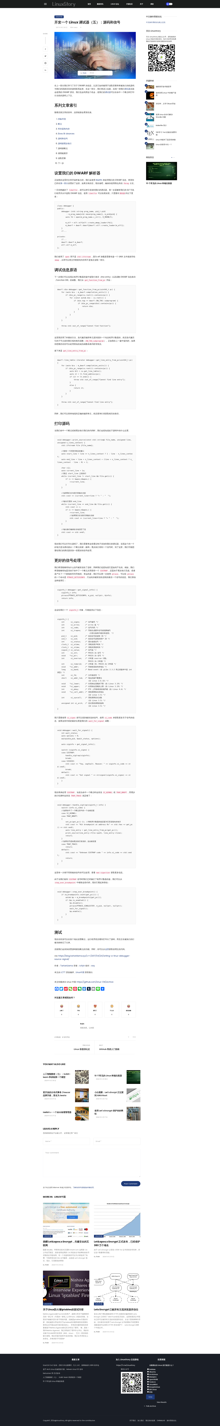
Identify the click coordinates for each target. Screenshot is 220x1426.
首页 (89, 4)
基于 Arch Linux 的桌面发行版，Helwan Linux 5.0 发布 (63, 1369)
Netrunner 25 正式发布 (51, 1373)
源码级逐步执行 (65, 143)
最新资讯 (100, 4)
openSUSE (153, 1379)
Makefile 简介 (161, 125)
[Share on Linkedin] (45, 70)
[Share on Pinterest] (45, 63)
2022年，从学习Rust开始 (165, 103)
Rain (84, 73)
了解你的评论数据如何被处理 (83, 1187)
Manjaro (153, 1377)
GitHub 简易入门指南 (109, 1049)
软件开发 (67, 1037)
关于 (141, 4)
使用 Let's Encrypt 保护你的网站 (109, 1112)
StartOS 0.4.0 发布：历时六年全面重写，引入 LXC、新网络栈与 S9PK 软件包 (71, 1365)
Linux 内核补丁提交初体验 (166, 139)
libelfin (99, 180)
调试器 (127, 89)
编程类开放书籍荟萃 (163, 86)
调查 (152, 4)
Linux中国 (59, 17)
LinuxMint (153, 1384)
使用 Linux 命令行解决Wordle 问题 (164, 115)
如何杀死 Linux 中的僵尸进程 (166, 94)
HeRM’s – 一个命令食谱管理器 (57, 1112)
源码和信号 (63, 138)
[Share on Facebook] (45, 49)
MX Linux (153, 1389)
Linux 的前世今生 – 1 (163, 144)
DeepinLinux (154, 1387)
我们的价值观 (150, 1420)
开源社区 (129, 4)
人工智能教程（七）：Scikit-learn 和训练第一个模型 (57, 1076)
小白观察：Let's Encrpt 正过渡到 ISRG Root (109, 1094)
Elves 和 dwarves (66, 133)
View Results (161, 1402)
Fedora (152, 1382)
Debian (152, 1369)
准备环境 (62, 119)
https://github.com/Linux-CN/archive (95, 982)
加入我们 (141, 1420)
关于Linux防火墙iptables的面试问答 (63, 1309)
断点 (60, 124)
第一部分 (64, 183)
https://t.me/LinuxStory (125, 1365)
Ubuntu (152, 1372)
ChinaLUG (161, 1420)
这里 (107, 949)
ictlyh (82, 965)
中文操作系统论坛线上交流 (155, 22)
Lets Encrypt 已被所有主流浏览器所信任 (116, 1309)
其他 (150, 1392)
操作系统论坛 (171, 1420)
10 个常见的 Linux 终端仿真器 (108, 1075)
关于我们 (132, 1420)
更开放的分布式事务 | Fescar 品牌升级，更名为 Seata (56, 1094)
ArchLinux (153, 1374)
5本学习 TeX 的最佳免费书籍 (166, 133)
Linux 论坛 (115, 4)
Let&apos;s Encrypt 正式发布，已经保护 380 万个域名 (117, 1243)
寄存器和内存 (64, 128)
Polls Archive (151, 1406)
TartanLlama (66, 965)
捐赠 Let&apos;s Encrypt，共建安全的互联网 (66, 1243)
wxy (93, 965)
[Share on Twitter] (45, 56)
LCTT (63, 972)
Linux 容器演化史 (82, 1049)
